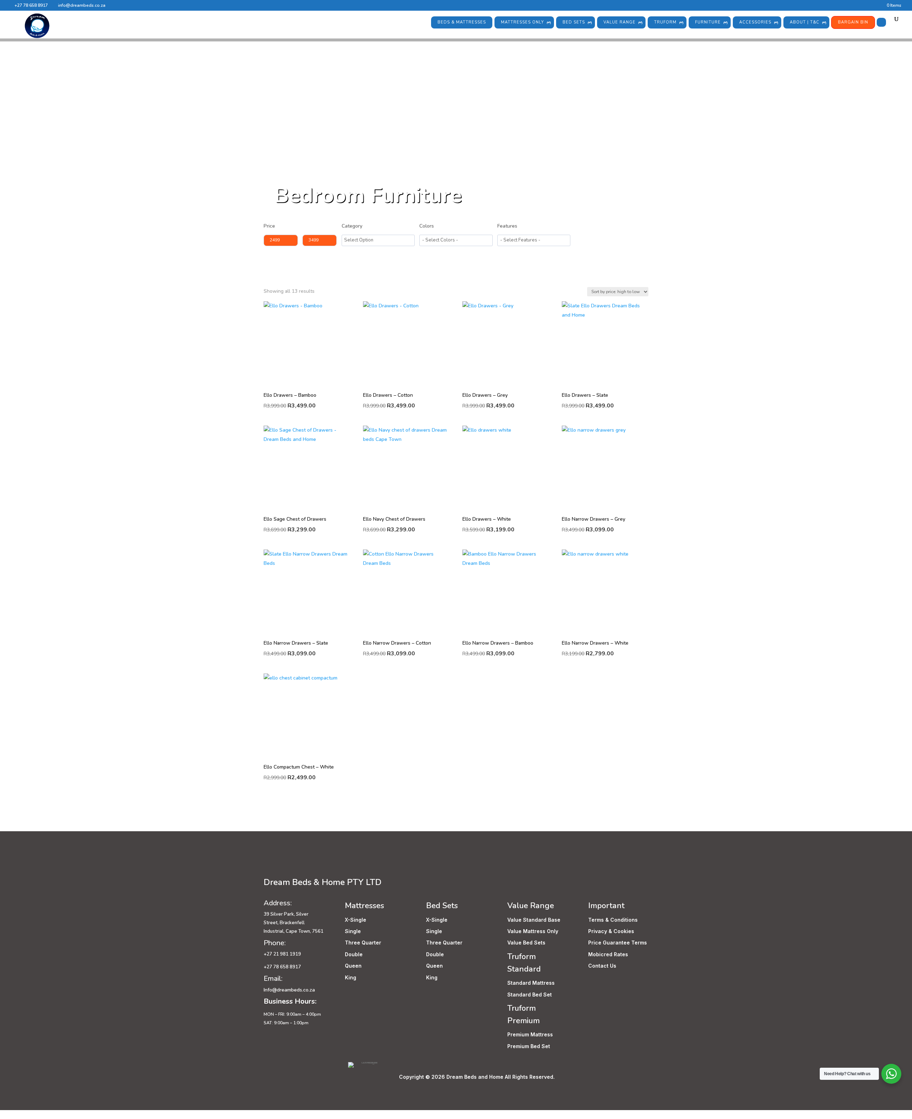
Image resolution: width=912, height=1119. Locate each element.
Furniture (708, 22)
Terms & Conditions (613, 920)
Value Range (619, 22)
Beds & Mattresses (461, 22)
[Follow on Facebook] (269, 865)
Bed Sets (574, 22)
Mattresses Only (522, 22)
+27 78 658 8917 (31, 5)
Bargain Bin (853, 22)
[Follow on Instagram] (283, 865)
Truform (665, 22)
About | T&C (804, 22)
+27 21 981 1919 (283, 954)
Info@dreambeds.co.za (289, 990)
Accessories (755, 22)
